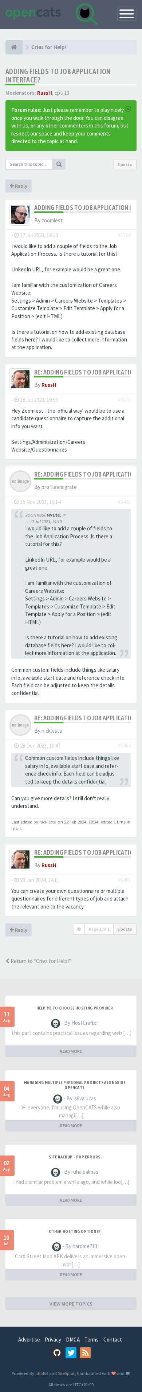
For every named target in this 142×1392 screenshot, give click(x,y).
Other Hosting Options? (75, 1231)
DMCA (73, 1339)
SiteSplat (66, 1373)
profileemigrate (59, 486)
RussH (44, 92)
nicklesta (52, 730)
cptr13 (62, 92)
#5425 (124, 501)
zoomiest (52, 220)
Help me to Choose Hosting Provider (74, 1008)
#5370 (124, 399)
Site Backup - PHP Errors (74, 1157)
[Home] (14, 47)
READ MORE (71, 1051)
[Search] (59, 164)
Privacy (53, 1339)
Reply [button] (20, 186)
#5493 (124, 880)
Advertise (29, 1339)
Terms (91, 1339)
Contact (112, 1339)
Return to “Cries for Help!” (40, 961)
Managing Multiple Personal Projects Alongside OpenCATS (74, 1085)
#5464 (124, 745)
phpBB (41, 1373)
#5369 (124, 235)
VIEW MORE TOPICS (71, 1303)
